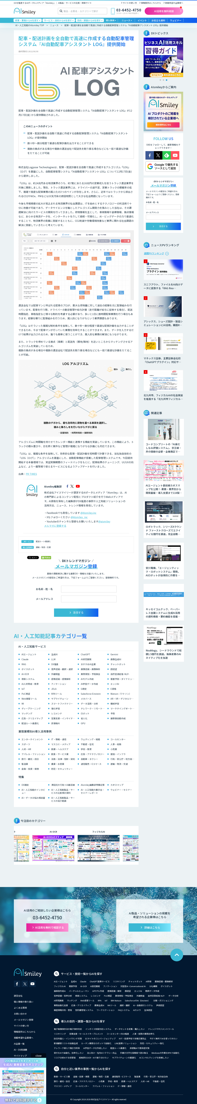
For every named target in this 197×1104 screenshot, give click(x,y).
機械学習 (115, 703)
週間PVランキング (154, 253)
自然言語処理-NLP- (120, 674)
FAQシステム (124, 1010)
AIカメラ (137, 1010)
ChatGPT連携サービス (100, 981)
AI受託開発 (95, 986)
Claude (25, 659)
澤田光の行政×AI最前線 (63, 784)
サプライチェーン (59, 698)
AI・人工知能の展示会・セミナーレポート (92, 791)
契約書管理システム (84, 1010)
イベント (142, 20)
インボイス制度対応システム (98, 1029)
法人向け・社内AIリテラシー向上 (102, 1052)
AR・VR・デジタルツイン (123, 698)
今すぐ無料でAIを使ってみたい (163, 1038)
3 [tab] (166, 80)
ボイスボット (28, 669)
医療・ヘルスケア (59, 749)
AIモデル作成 (87, 678)
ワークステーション (106, 1010)
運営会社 (18, 995)
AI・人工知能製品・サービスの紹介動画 (63, 799)
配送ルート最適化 (43, 541)
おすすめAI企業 (88, 664)
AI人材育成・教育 (30, 683)
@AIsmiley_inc (79, 517)
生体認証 (148, 1010)
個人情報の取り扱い (23, 1001)
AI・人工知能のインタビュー (33, 791)
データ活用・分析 (89, 703)
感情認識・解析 (114, 991)
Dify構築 (153, 986)
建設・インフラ (118, 754)
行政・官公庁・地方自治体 (123, 759)
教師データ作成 (152, 991)
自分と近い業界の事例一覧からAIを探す (86, 1068)
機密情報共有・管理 (63, 1010)
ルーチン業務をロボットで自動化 (96, 1043)
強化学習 (55, 708)
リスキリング (119, 981)
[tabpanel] (163, 57)
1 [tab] (160, 80)
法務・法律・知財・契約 (63, 759)
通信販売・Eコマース (91, 763)
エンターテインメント (32, 739)
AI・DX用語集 (20, 1049)
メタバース (86, 698)
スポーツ (26, 744)
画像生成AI (116, 659)
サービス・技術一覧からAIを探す (81, 973)
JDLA (53, 688)
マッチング (27, 713)
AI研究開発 (86, 659)
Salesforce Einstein (91, 693)
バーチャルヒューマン (79, 991)
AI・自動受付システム (143, 1005)
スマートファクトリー (62, 703)
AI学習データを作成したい (95, 1048)
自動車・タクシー (89, 759)
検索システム (28, 678)
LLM (53, 659)
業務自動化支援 (61, 1005)
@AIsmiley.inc (88, 513)
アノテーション (58, 683)
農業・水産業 (57, 763)
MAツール (112, 1005)
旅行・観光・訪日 (30, 759)
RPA (99, 1000)
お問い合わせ (20, 1013)
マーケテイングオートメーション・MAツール (123, 708)
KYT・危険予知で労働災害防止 (132, 1038)
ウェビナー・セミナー (121, 789)
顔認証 (114, 669)
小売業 (114, 749)
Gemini (114, 654)
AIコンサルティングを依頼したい (154, 1057)
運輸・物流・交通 (43, 547)
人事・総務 (116, 744)
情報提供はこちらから (151, 2)
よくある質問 (20, 1007)
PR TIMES (31, 474)
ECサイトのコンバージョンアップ (100, 1038)
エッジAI (115, 683)
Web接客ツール (29, 698)
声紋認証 (160, 1005)
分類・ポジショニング (163, 1000)
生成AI (54, 654)
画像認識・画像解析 (90, 669)
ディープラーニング (31, 708)
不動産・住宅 (87, 744)
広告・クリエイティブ (32, 718)
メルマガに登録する (55, 526)
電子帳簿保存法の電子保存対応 (68, 1029)
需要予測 (73, 986)
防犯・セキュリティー (62, 768)
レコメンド (56, 713)
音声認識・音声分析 (63, 995)
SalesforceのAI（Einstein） (137, 1000)
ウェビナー (175, 20)
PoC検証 (26, 693)
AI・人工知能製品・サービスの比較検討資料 (63, 791)
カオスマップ (117, 784)
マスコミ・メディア (60, 744)
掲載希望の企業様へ (174, 2)
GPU (83, 723)
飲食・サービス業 (59, 754)
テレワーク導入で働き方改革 (67, 1048)
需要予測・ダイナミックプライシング (123, 678)
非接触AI (55, 723)
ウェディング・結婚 (90, 739)
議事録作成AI (60, 991)
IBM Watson (116, 1000)
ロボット (85, 713)
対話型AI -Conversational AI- (133, 986)
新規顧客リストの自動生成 (66, 1043)
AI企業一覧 (19, 1043)
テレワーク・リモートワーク (93, 708)
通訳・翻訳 (125, 1005)
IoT (23, 688)
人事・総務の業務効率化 (143, 1033)
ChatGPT (85, 654)
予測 (113, 713)
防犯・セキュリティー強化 (152, 1043)
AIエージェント (29, 654)
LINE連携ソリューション (126, 1043)
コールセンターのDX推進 (118, 1033)
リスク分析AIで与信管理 (65, 1057)
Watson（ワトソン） (121, 693)
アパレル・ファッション (33, 754)
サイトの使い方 (130, 2)
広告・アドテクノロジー (92, 754)
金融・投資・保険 (30, 768)
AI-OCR (25, 674)
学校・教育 (86, 749)
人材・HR (26, 749)
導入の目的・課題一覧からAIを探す (83, 1021)
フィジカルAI (60, 986)
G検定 (84, 688)
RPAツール (56, 693)
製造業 (25, 763)
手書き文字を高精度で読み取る (134, 1052)
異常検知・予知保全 (90, 674)
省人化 (84, 718)
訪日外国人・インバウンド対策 (68, 1038)
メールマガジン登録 (23, 1019)
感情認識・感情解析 (61, 678)
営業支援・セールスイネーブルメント (86, 1033)
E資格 (113, 688)
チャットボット (118, 664)
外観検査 (55, 674)
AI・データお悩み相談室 (33, 797)
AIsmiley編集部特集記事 (93, 784)
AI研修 (148, 981)
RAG (24, 664)
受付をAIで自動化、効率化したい (69, 1052)
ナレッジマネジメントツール (161, 1029)
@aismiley (104, 521)
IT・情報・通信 (58, 739)
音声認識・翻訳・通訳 (62, 669)
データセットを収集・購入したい (130, 1029)
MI (23, 703)
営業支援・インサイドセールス (63, 718)
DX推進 (54, 664)
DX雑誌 (25, 784)
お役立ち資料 (158, 20)
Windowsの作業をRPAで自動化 (165, 1052)
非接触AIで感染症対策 (139, 1048)
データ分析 (173, 995)
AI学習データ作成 (89, 683)
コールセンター (118, 739)
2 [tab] (163, 80)
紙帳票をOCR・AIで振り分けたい (94, 1057)
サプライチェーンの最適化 (124, 1057)
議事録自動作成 (118, 718)
